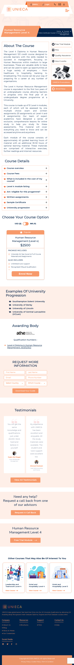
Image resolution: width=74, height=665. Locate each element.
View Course (10, 590)
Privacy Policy (25, 662)
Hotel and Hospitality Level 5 (60, 585)
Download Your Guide (25, 391)
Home (59, 31)
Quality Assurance (63, 55)
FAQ (57, 50)
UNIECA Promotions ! (62, 82)
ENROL (35, 4)
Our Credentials (9, 633)
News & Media (8, 631)
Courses (66, 31)
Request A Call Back (25, 512)
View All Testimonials (25, 480)
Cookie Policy (36, 662)
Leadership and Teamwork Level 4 (13, 585)
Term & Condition (47, 662)
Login (47, 4)
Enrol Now (25, 273)
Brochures (24, 625)
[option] (14, 578)
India (57, 625)
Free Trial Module (62, 44)
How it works (60, 61)
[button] (14, 383)
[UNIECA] (17, 9)
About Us (7, 625)
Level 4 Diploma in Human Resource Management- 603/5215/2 (24, 346)
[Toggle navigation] (67, 11)
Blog (5, 628)
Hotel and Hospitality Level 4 (37, 585)
